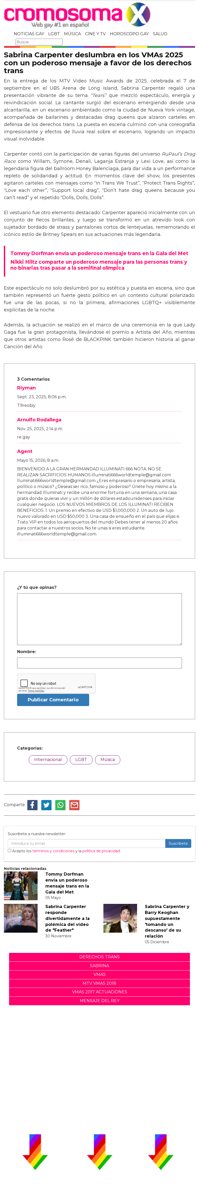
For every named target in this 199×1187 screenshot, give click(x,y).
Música (108, 759)
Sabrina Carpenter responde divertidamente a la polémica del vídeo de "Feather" (67, 918)
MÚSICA (72, 33)
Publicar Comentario (53, 700)
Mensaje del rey (99, 1000)
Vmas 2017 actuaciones (99, 991)
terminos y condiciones (53, 851)
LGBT (54, 33)
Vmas (100, 974)
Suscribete (178, 843)
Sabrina (99, 965)
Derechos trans (99, 956)
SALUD (160, 33)
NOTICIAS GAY (29, 33)
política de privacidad (101, 851)
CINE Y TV (95, 33)
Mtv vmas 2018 (99, 983)
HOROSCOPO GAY (129, 33)
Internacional (48, 759)
